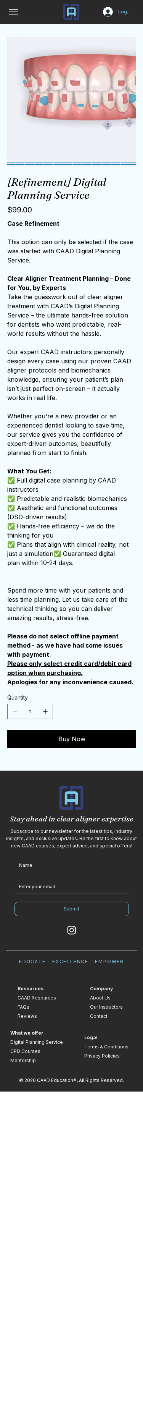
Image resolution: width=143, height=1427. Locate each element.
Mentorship (23, 1060)
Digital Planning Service (36, 1042)
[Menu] (13, 12)
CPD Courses (25, 1051)
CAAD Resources (37, 998)
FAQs (23, 1007)
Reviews (27, 1016)
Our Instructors (106, 1007)
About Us (100, 998)
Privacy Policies (102, 1056)
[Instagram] (71, 930)
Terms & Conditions (106, 1047)
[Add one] (45, 711)
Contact (99, 1016)
